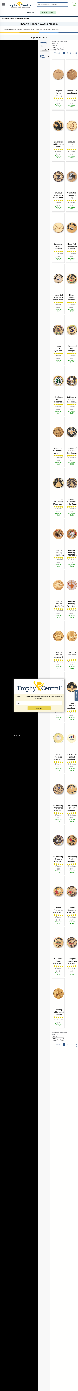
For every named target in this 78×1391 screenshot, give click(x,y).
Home (2, 18)
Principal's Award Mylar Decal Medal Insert (72, 961)
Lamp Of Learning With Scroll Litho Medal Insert (58, 654)
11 (76, 53)
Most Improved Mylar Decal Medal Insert (58, 756)
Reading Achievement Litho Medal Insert (58, 1012)
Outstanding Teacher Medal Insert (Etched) (72, 859)
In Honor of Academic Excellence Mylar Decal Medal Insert (72, 399)
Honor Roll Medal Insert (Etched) (72, 246)
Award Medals (10, 18)
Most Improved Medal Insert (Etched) (72, 705)
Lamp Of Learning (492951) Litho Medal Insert (58, 552)
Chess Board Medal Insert (72, 92)
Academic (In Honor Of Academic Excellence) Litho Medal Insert (58, 450)
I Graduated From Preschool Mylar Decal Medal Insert (58, 399)
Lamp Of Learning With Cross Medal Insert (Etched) (72, 603)
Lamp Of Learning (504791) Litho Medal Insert (58, 603)
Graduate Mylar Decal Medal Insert (58, 195)
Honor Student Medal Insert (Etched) (72, 297)
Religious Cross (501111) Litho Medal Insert (58, 93)
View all (57, 53)
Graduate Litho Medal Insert (71, 144)
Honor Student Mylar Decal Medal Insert (58, 348)
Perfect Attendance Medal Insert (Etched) (58, 910)
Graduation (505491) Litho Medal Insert (58, 246)
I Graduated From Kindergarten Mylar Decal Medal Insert (72, 348)
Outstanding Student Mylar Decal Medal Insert (58, 859)
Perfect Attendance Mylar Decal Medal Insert (72, 910)
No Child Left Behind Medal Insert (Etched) (72, 756)
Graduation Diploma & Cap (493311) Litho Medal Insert (71, 195)
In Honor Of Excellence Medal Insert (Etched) (58, 501)
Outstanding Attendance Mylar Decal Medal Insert (58, 808)
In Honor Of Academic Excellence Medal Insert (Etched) (72, 450)
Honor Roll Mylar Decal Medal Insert (58, 297)
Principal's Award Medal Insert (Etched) (58, 961)
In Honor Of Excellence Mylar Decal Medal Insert (72, 501)
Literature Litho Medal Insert (71, 654)
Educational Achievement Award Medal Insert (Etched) (58, 144)
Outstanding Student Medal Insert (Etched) (72, 808)
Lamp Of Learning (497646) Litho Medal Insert (71, 552)
